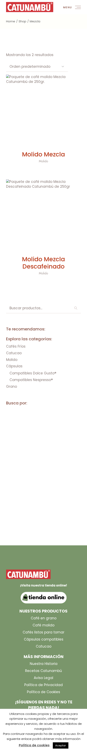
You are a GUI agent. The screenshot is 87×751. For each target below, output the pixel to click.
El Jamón (48, 478)
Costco (59, 442)
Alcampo (15, 413)
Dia (54, 463)
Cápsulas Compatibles (27, 456)
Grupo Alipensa (39, 485)
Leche (69, 492)
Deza (42, 463)
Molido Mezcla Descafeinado (43, 263)
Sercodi (15, 529)
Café (29, 420)
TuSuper (34, 529)
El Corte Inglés (21, 478)
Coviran (37, 449)
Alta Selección (55, 413)
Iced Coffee (18, 492)
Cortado (38, 442)
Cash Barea (42, 427)
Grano (13, 485)
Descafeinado (20, 463)
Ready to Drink (58, 514)
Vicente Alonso (61, 529)
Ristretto (16, 521)
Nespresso (17, 507)
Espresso (69, 478)
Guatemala (67, 485)
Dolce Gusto (19, 471)
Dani (56, 456)
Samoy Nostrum (44, 521)
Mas (11, 500)
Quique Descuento (23, 514)
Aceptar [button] (60, 745)
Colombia (59, 434)
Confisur (16, 442)
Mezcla (27, 500)
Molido (43, 161)
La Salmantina (46, 492)
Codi (40, 434)
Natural (65, 500)
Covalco (16, 449)
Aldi (33, 413)
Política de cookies (34, 745)
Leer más (43, 143)
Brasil (13, 420)
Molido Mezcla (43, 154)
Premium (39, 507)
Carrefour (17, 427)
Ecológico (45, 471)
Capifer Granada (53, 420)
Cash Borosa (19, 434)
